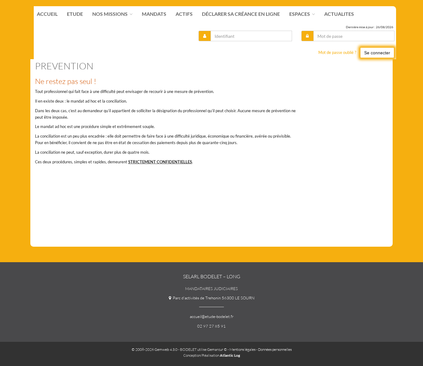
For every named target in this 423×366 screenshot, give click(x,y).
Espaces (300, 14)
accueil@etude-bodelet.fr (211, 316)
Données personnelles (275, 349)
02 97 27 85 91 (211, 326)
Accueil (47, 14)
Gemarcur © (217, 349)
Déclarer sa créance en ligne (241, 14)
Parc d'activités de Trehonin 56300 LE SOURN (213, 297)
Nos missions (110, 14)
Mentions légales (242, 349)
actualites (339, 14)
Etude (75, 14)
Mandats (154, 14)
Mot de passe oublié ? (337, 52)
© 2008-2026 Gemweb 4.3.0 (154, 349)
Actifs (184, 14)
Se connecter (377, 52)
